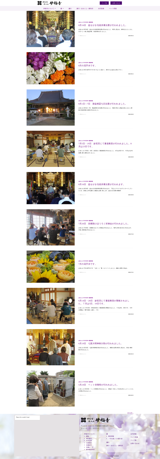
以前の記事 (130, 412)
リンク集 (133, 440)
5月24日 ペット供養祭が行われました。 (98, 385)
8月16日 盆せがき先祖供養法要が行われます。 (101, 184)
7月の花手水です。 (87, 264)
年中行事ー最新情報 (88, 22)
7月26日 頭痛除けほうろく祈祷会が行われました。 (104, 223)
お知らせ (80, 22)
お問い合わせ (134, 443)
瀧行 (70, 8)
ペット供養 (113, 8)
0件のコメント (83, 35)
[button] (49, 8)
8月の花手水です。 (87, 65)
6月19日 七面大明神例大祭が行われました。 (100, 343)
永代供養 (101, 8)
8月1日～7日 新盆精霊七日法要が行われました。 (102, 104)
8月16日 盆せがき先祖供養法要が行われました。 (102, 25)
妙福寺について (48, 8)
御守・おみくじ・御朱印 (85, 8)
